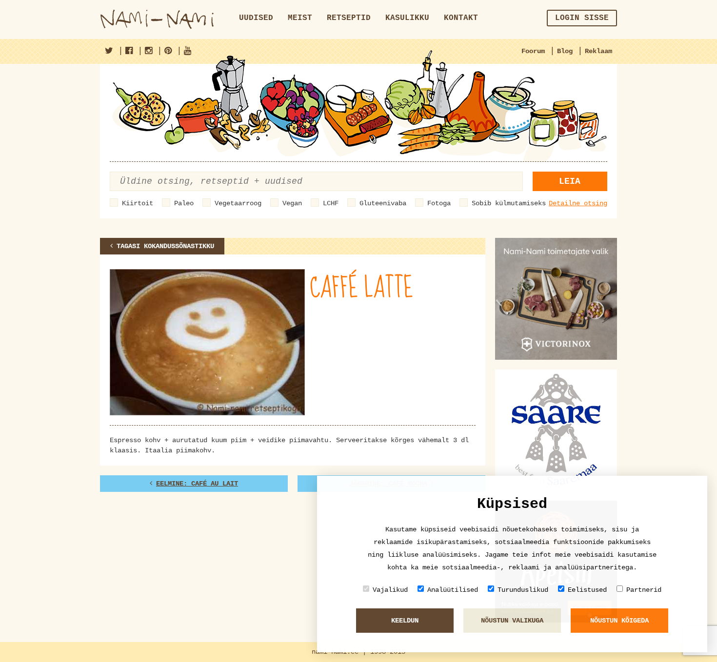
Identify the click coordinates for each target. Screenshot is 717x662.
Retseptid (349, 18)
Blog (565, 51)
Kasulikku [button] (407, 18)
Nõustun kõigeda (619, 620)
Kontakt (461, 18)
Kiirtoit (137, 203)
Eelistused (587, 590)
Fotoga (439, 203)
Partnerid (643, 590)
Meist (300, 18)
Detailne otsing (578, 203)
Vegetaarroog (238, 203)
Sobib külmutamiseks (509, 203)
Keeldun (404, 620)
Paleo (184, 203)
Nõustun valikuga (512, 620)
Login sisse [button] (582, 18)
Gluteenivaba (382, 203)
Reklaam (598, 51)
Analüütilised (452, 590)
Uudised (256, 18)
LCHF (331, 203)
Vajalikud (390, 590)
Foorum (533, 51)
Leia (569, 181)
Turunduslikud (523, 590)
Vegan (292, 203)
